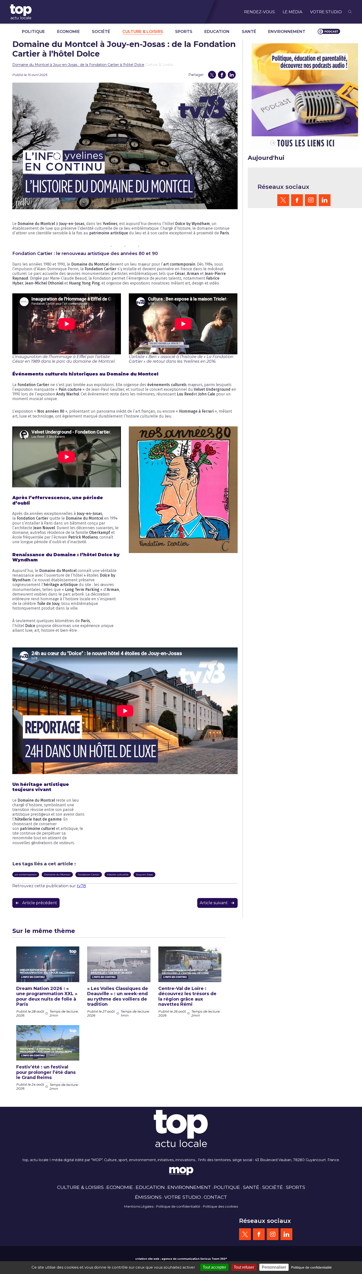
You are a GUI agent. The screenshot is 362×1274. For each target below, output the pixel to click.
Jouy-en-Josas (144, 874)
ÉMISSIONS (148, 1197)
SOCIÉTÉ (101, 31)
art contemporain (26, 874)
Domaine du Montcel (57, 874)
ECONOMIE (68, 31)
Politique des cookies (220, 1206)
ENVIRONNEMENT (286, 31)
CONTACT (215, 1197)
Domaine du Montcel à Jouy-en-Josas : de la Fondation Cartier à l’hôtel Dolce (78, 64)
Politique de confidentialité (178, 1206)
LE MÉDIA (292, 12)
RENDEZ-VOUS (259, 12)
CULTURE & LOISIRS (142, 31)
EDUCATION (217, 31)
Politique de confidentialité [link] (311, 1267)
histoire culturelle (118, 874)
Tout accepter (214, 1267)
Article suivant (214, 902)
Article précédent (39, 902)
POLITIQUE (33, 31)
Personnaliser (274, 1267)
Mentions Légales (138, 1206)
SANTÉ (249, 31)
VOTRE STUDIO (326, 12)
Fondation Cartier (88, 874)
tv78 (81, 886)
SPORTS (183, 31)
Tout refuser (244, 1267)
